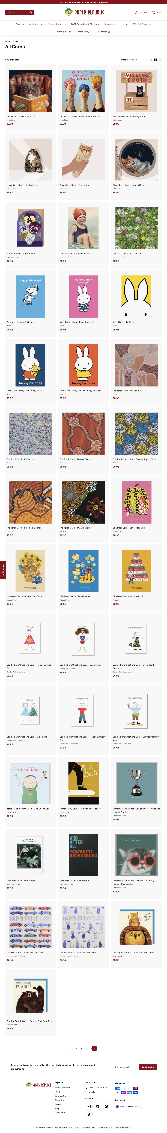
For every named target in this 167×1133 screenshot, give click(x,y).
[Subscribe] (74, 576)
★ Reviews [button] (3, 569)
